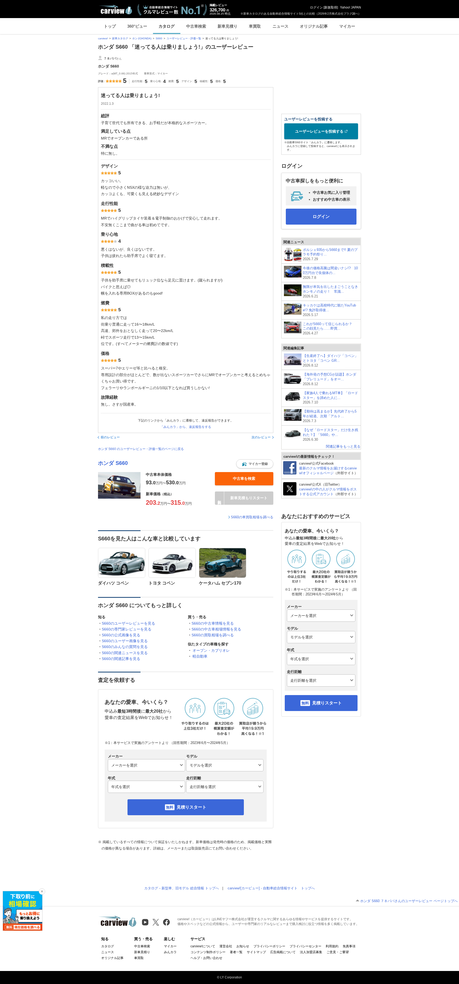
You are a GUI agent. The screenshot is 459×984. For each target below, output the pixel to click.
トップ (110, 26)
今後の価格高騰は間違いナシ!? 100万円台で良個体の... (330, 273)
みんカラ (170, 952)
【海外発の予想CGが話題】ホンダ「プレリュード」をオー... (329, 379)
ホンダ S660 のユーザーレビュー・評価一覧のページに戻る (141, 449)
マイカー (347, 26)
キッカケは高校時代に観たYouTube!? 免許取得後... (329, 310)
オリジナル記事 (314, 26)
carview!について (202, 946)
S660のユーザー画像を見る (125, 641)
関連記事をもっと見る (343, 446)
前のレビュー (110, 437)
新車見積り (227, 26)
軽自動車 (200, 656)
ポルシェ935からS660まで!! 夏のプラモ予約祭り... (330, 254)
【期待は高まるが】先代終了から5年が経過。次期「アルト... (329, 416)
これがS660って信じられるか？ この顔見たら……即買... (329, 328)
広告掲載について (283, 952)
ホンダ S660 (113, 463)
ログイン (316, 7)
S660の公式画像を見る (121, 635)
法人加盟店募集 (311, 952)
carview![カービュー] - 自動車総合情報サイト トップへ (271, 888)
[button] (254, 463)
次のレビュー (261, 437)
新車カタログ (120, 38)
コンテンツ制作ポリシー (208, 952)
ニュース (280, 26)
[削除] (42, 891)
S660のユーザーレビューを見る (128, 623)
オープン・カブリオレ (211, 650)
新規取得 (330, 7)
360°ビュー (137, 26)
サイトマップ (256, 952)
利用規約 (332, 946)
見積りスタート (191, 807)
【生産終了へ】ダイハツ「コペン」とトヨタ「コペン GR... (330, 360)
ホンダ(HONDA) (141, 38)
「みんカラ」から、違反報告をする (185, 427)
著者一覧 (236, 952)
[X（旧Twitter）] (155, 922)
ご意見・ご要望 (337, 952)
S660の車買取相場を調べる (252, 517)
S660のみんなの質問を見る (125, 647)
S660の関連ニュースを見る (125, 653)
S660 (159, 38)
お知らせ (242, 946)
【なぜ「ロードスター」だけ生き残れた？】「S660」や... (330, 434)
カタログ (167, 26)
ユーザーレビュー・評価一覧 (184, 38)
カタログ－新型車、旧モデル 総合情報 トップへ (181, 888)
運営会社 (225, 946)
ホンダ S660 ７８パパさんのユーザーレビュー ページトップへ (409, 901)
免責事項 (349, 946)
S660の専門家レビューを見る (126, 629)
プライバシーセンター (305, 946)
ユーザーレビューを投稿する (319, 131)
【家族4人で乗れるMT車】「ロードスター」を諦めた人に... (330, 398)
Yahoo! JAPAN (350, 7)
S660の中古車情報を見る (213, 623)
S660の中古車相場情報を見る (216, 629)
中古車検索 (196, 26)
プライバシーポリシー (269, 946)
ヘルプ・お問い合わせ (206, 958)
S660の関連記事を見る (121, 659)
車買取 (255, 26)
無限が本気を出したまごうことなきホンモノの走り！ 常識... (330, 291)
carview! (103, 38)
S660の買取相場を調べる (213, 635)
